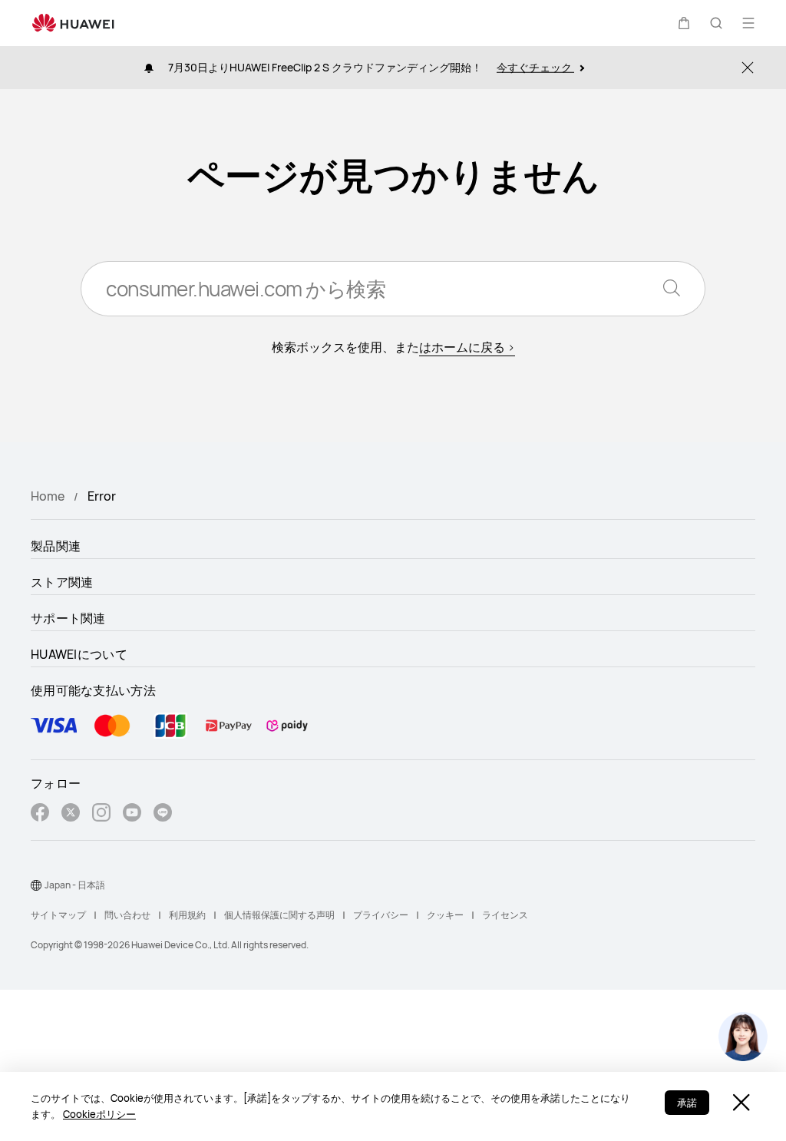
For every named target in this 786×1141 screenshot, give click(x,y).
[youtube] (132, 814)
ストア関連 (62, 582)
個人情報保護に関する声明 (279, 914)
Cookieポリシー (99, 1114)
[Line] (163, 814)
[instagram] (101, 814)
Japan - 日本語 (75, 884)
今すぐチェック (535, 67)
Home (47, 496)
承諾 (687, 1103)
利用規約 (187, 914)
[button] (684, 23)
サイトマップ (58, 914)
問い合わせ (127, 914)
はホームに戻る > (467, 347)
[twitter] (70, 814)
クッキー (445, 914)
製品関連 (56, 546)
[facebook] (40, 814)
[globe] (36, 885)
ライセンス (505, 914)
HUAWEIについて (79, 654)
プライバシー (380, 914)
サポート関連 (68, 618)
